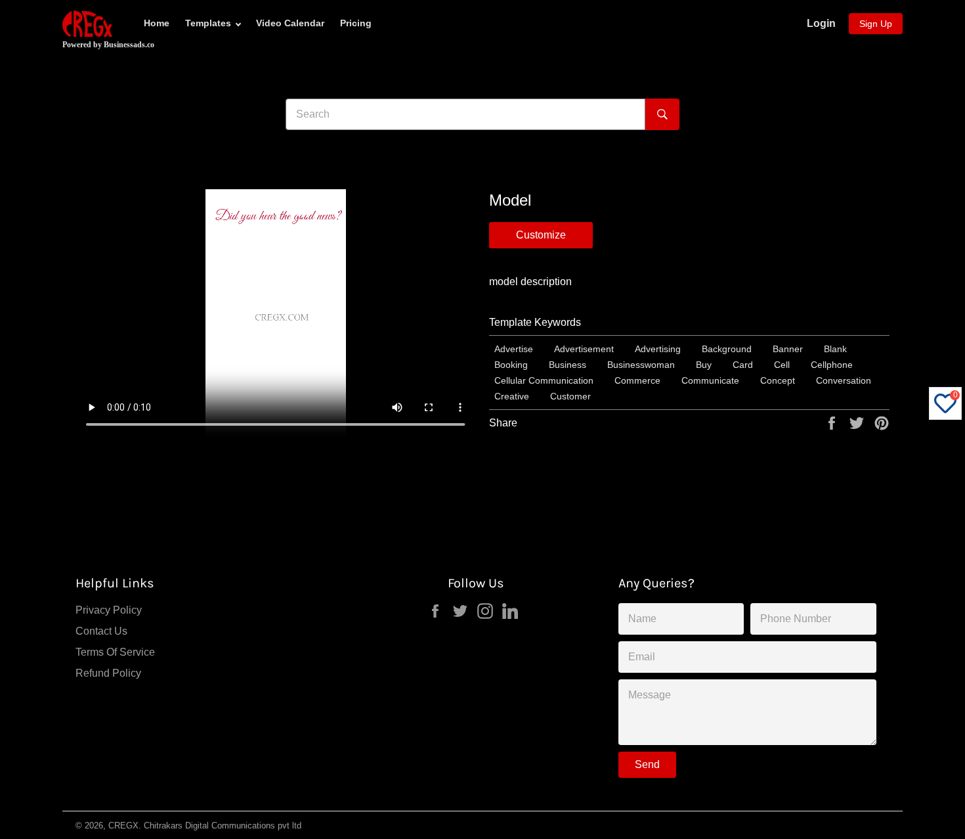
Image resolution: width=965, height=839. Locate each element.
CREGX (123, 825)
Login (821, 23)
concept (777, 380)
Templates (208, 23)
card (743, 364)
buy (704, 364)
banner (788, 349)
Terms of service (115, 652)
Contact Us (101, 631)
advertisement (584, 349)
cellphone (832, 364)
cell (782, 364)
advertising (658, 349)
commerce (637, 380)
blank (835, 349)
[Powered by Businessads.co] (87, 24)
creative (511, 396)
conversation (843, 380)
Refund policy (108, 673)
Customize (541, 234)
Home (156, 23)
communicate (710, 380)
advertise (513, 349)
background (727, 349)
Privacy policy (108, 610)
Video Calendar (290, 23)
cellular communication (543, 380)
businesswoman (641, 364)
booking (511, 364)
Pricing (356, 23)
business (567, 364)
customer (570, 396)
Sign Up (875, 23)
